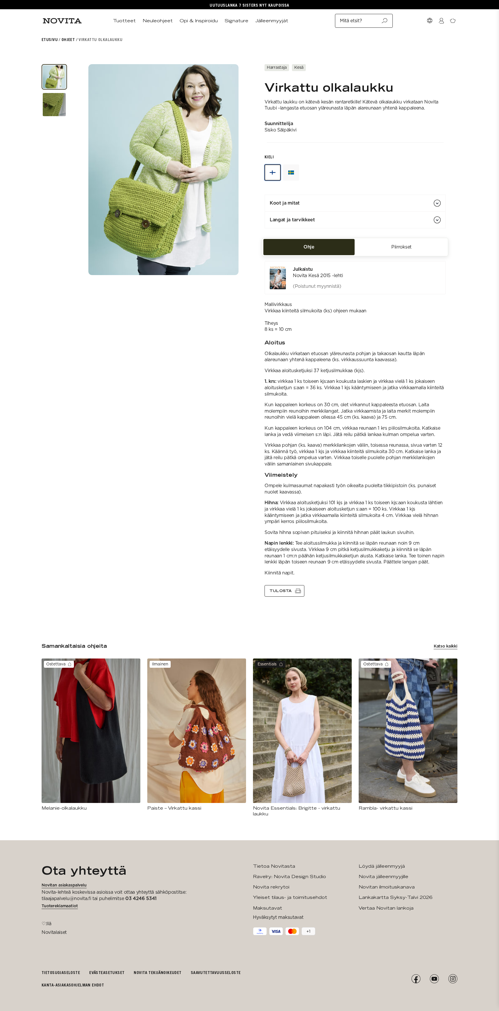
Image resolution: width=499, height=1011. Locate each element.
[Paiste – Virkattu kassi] (196, 734)
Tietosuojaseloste (61, 972)
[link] (355, 277)
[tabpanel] (355, 429)
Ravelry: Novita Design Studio (289, 876)
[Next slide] (226, 169)
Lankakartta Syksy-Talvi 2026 (395, 897)
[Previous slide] (100, 169)
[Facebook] (415, 979)
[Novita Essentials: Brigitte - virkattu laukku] (302, 737)
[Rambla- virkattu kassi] (408, 734)
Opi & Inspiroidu (199, 20)
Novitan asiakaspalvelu (64, 885)
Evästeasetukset (106, 972)
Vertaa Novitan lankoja (386, 908)
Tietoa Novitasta (274, 866)
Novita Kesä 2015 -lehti (318, 275)
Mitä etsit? (351, 20)
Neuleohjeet (158, 20)
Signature (236, 20)
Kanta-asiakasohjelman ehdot (73, 984)
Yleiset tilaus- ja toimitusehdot (290, 897)
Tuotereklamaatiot (60, 906)
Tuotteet (124, 20)
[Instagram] (452, 979)
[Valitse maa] (429, 20)
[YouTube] (434, 979)
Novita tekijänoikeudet (157, 972)
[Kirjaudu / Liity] (441, 20)
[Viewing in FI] (273, 172)
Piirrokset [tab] (401, 247)
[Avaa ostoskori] (452, 20)
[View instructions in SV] (291, 172)
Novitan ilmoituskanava (387, 887)
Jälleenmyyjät (271, 20)
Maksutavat (267, 908)
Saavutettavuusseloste (216, 972)
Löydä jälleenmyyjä (382, 866)
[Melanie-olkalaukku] (91, 734)
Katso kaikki (445, 646)
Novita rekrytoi (271, 887)
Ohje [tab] (309, 247)
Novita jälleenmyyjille (383, 876)
